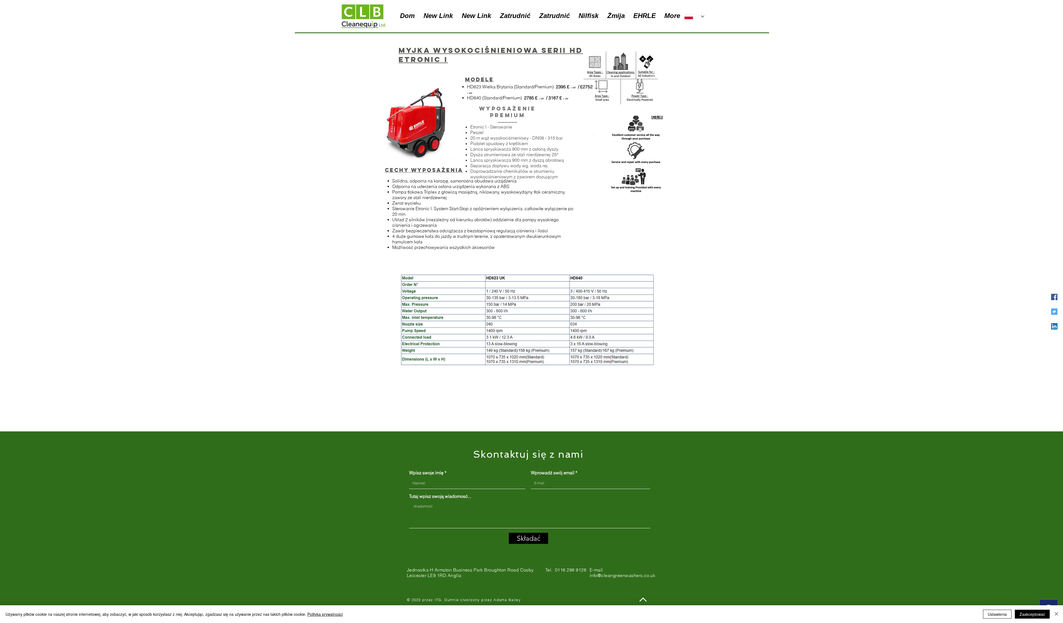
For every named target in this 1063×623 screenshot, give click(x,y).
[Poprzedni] (461, 135)
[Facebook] (1054, 297)
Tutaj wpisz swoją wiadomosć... (440, 496)
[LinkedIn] (1054, 326)
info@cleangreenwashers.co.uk (622, 575)
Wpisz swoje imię (426, 472)
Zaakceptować (1032, 614)
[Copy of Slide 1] (530, 164)
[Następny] (593, 135)
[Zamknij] (1056, 614)
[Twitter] (1054, 311)
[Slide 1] (524, 163)
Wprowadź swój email (552, 472)
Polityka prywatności (325, 614)
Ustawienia (997, 614)
